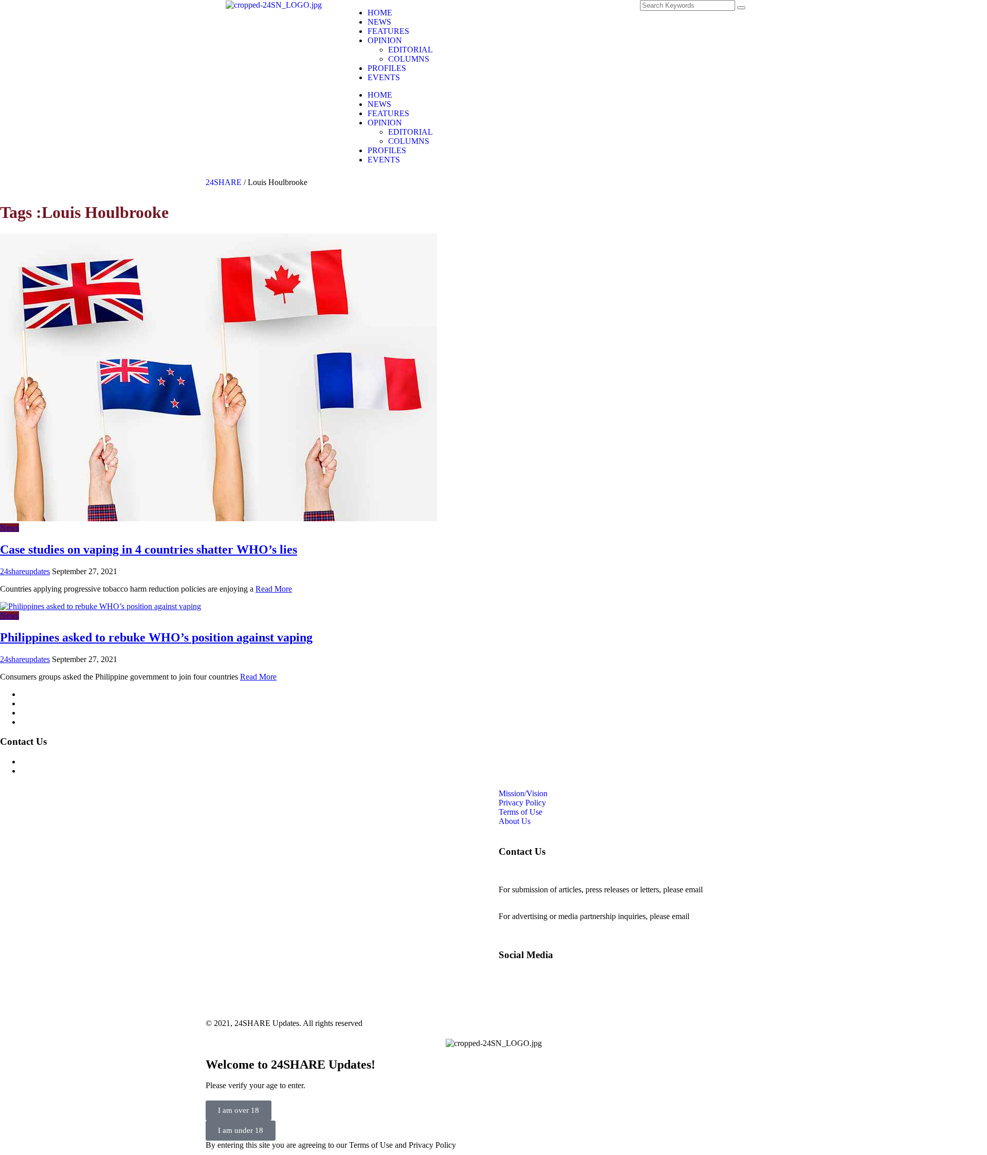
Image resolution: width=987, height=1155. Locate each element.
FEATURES (388, 31)
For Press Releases (51, 770)
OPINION (385, 40)
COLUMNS (408, 58)
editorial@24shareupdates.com (548, 898)
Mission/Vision (45, 694)
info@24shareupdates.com (734, 916)
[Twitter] (562, 13)
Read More (273, 588)
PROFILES (387, 68)
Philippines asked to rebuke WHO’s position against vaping (156, 637)
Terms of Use (42, 712)
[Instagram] (534, 13)
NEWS (379, 21)
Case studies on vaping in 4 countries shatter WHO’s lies (148, 549)
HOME (380, 12)
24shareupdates (25, 571)
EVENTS (384, 77)
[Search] (741, 7)
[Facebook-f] (506, 13)
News (9, 527)
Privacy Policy (44, 703)
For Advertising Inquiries (61, 761)
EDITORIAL (410, 49)
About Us (36, 722)
